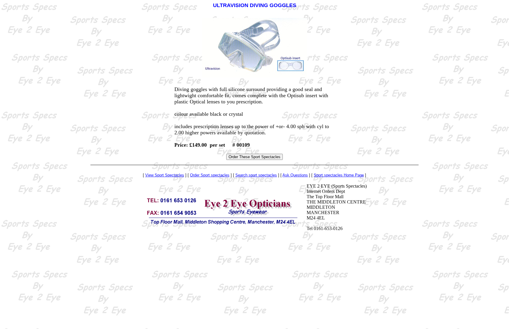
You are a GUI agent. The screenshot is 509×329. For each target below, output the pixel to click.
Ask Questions (295, 175)
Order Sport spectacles (209, 175)
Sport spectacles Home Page (339, 175)
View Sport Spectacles (164, 175)
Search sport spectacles (256, 175)
